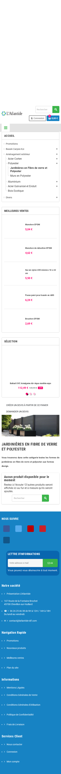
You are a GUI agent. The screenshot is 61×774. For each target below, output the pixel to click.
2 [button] (30, 394)
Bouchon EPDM (32, 319)
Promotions (12, 640)
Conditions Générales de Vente (21, 695)
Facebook (6, 528)
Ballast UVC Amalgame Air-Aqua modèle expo (30, 383)
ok (51, 563)
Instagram (6, 540)
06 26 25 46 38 (17, 611)
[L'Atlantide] (13, 113)
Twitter (18, 528)
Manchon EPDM (32, 224)
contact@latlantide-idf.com (30, 12)
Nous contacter (14, 744)
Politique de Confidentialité (20, 714)
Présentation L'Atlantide (18, 593)
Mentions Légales (15, 687)
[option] (30, 368)
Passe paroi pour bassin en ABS (39, 295)
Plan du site (12, 667)
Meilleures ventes (15, 658)
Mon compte (12, 761)
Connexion (11, 751)
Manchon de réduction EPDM (38, 248)
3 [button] (34, 394)
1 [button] (27, 394)
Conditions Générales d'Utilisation (23, 705)
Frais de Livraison (15, 724)
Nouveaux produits (16, 648)
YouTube (30, 528)
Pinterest (42, 528)
